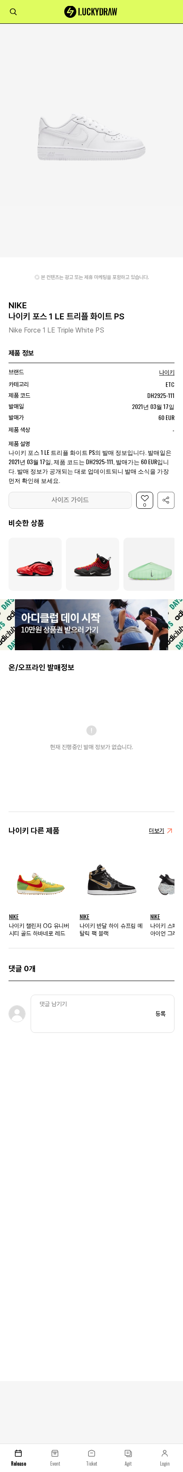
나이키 (166, 372)
